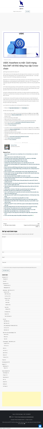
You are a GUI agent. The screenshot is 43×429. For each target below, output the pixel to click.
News (5, 336)
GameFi (7, 304)
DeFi (6, 302)
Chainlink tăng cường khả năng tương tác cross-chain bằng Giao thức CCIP (19, 162)
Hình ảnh (5, 330)
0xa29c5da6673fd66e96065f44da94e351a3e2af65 (25, 122)
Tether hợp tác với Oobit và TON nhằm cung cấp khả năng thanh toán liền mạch (20, 189)
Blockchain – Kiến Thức (7, 290)
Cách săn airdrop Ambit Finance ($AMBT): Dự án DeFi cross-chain (17, 175)
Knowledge (5, 372)
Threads (4, 279)
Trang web (4, 262)
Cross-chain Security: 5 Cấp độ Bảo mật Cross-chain (14, 156)
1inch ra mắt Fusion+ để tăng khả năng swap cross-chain (15, 159)
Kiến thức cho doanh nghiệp (8, 332)
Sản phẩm (6, 321)
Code (6, 314)
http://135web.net (12, 125)
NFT (6, 300)
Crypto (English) (5, 370)
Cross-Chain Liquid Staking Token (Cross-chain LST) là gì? (16, 161)
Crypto (15, 219)
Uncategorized (5, 362)
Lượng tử (5, 343)
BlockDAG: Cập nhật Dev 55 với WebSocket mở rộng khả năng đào (17, 190)
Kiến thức (6, 293)
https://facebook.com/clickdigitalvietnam (26, 416)
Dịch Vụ (5, 334)
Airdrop (7, 309)
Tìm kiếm (27, 11)
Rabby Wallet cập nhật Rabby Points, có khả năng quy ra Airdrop (17, 211)
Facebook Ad (6, 285)
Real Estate (5, 377)
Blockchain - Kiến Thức (8, 219)
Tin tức (23, 219)
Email (3, 257)
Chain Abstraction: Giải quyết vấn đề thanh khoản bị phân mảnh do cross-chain (19, 209)
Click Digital (24, 107)
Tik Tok (4, 350)
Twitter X (5, 357)
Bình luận (4, 236)
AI (3, 319)
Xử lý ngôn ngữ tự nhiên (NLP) (10, 325)
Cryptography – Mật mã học (8, 341)
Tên (3, 252)
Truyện (3, 359)
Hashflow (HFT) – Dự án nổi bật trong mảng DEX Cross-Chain (16, 197)
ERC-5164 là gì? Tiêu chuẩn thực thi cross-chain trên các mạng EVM (17, 208)
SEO (4, 348)
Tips (4, 281)
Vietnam (3, 277)
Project (19, 219)
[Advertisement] (21, 20)
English (3, 364)
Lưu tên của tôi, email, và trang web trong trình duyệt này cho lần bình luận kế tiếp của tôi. (20, 267)
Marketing (5, 366)
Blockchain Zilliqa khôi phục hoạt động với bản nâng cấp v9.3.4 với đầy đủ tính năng (20, 206)
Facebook (5, 283)
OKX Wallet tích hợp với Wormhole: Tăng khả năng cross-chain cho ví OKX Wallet (20, 158)
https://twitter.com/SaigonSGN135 (14, 123)
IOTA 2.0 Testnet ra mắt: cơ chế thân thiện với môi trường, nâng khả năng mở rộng (20, 171)
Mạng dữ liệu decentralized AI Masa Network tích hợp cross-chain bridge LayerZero (20, 199)
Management (6, 287)
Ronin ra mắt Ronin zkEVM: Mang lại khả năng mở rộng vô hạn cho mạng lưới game (20, 167)
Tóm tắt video (7, 316)
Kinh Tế (4, 352)
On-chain (6, 311)
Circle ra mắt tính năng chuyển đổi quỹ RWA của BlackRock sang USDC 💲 (19, 215)
